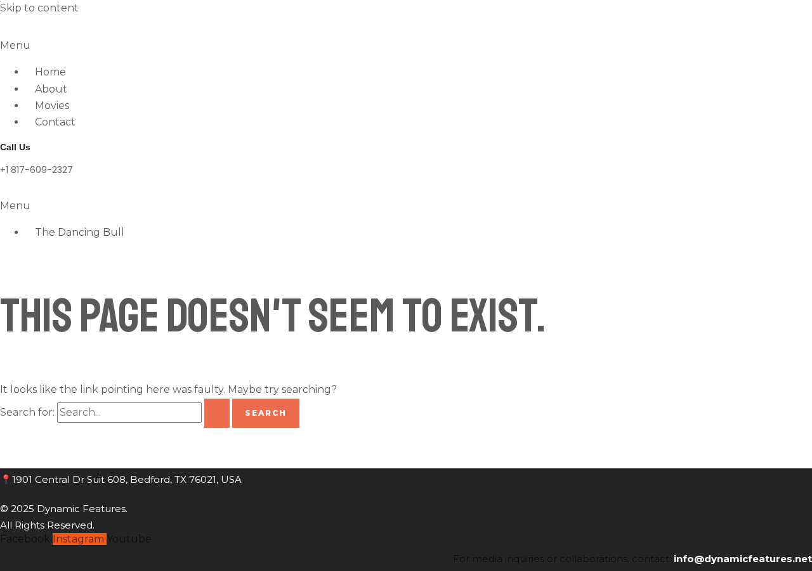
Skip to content (39, 8)
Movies (52, 105)
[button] (406, 45)
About (51, 89)
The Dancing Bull (79, 232)
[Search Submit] (217, 413)
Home (50, 72)
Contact (55, 122)
